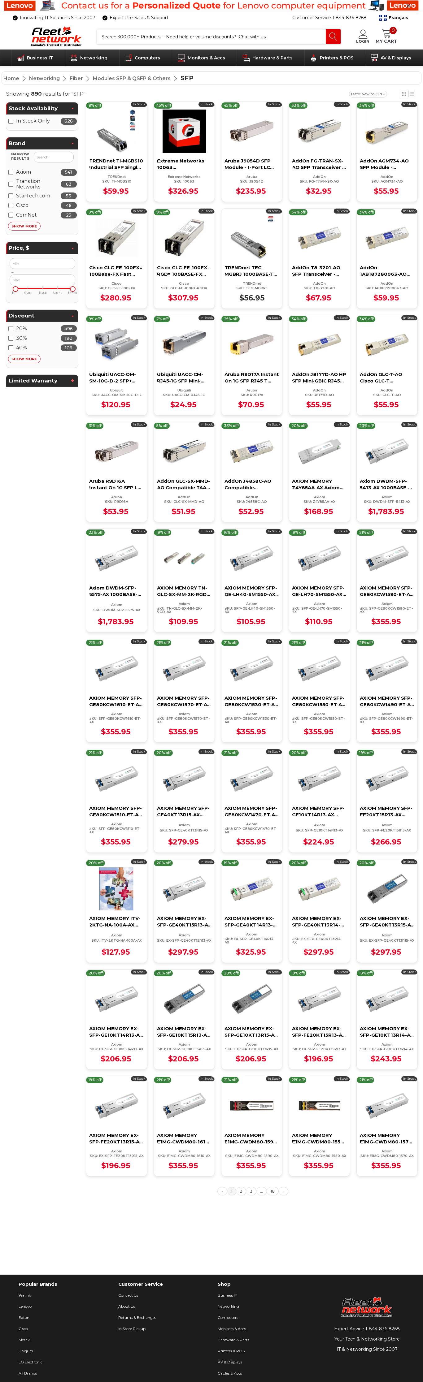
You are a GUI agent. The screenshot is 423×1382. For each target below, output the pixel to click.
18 (273, 1191)
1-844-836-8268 (382, 1329)
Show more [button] (24, 226)
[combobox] (211, 36)
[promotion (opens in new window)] (211, 5)
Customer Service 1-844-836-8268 (329, 17)
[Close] (408, 6)
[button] (393, 18)
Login (362, 41)
